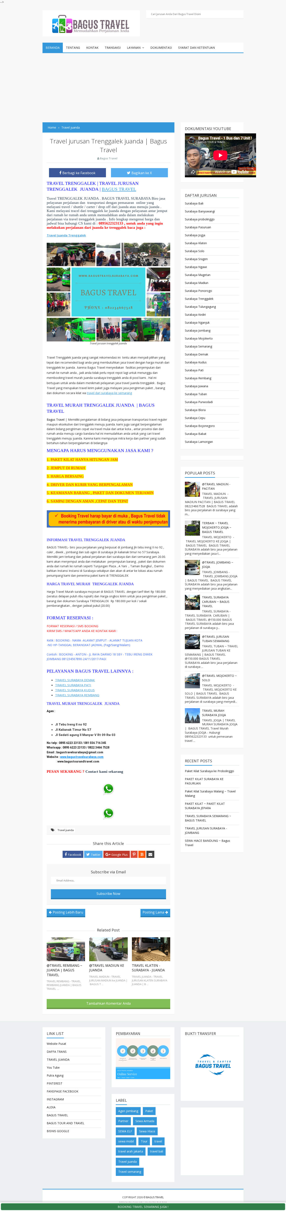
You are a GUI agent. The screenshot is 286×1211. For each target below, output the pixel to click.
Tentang (73, 48)
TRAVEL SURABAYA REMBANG (77, 695)
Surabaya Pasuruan (198, 227)
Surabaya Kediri (195, 315)
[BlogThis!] (142, 854)
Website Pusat (56, 1044)
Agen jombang (128, 1111)
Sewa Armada (144, 1121)
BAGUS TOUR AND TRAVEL (65, 1123)
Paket (149, 1111)
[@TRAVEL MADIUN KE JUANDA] (108, 949)
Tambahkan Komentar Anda (108, 1003)
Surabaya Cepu (195, 418)
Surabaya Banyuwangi (200, 211)
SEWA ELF (125, 1131)
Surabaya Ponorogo (198, 291)
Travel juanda (66, 830)
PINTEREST (54, 1083)
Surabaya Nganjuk (197, 322)
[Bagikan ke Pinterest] (134, 854)
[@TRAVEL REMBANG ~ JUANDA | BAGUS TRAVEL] (66, 949)
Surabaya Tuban (196, 394)
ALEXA (51, 1107)
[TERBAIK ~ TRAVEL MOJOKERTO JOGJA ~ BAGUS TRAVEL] (192, 528)
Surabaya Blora (195, 410)
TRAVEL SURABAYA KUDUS (75, 690)
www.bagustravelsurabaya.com (81, 757)
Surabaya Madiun (196, 283)
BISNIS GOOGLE (58, 1131)
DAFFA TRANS (57, 1052)
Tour (144, 1141)
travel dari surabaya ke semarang (109, 393)
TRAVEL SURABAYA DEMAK (75, 680)
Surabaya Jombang (197, 330)
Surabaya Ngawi (196, 267)
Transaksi (113, 48)
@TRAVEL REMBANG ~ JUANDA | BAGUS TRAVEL (64, 970)
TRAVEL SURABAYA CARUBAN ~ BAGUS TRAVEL (215, 601)
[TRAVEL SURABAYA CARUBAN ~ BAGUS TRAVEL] (192, 602)
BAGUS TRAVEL (119, 189)
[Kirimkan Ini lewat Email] (150, 854)
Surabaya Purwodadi (199, 402)
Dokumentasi (161, 48)
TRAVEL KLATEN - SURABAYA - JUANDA (148, 967)
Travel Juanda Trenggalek (66, 235)
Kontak (92, 48)
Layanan (133, 48)
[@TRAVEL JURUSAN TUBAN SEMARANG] (192, 641)
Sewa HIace (147, 1131)
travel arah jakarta (130, 1151)
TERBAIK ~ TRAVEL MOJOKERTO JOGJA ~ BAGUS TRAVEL (216, 527)
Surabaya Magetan (197, 275)
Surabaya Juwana (196, 386)
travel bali (156, 1151)
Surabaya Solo (194, 251)
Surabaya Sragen (196, 259)
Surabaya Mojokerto (199, 338)
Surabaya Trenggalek (199, 299)
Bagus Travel (55, 420)
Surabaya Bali (194, 203)
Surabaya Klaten (196, 243)
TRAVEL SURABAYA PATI (73, 685)
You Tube (53, 1067)
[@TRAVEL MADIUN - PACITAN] (192, 489)
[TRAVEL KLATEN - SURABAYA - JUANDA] (151, 949)
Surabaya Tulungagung (200, 307)
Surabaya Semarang (198, 346)
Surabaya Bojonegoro (200, 426)
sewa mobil (126, 1141)
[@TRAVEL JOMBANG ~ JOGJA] (192, 567)
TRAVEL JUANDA (58, 1060)
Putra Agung (55, 1075)
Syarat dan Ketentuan (196, 48)
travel (158, 1141)
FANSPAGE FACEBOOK (62, 1091)
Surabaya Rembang (198, 378)
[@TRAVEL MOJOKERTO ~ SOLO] (192, 680)
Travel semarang (129, 1172)
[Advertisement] (143, 84)
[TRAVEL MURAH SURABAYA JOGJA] (192, 715)
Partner (123, 1121)
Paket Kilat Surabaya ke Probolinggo (209, 771)
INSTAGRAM (55, 1099)
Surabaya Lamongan (199, 442)
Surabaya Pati (194, 370)
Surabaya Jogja (195, 235)
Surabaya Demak (196, 354)
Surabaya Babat (195, 434)
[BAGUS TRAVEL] (91, 23)
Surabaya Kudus (196, 362)
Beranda (53, 48)
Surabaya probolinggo (200, 219)
